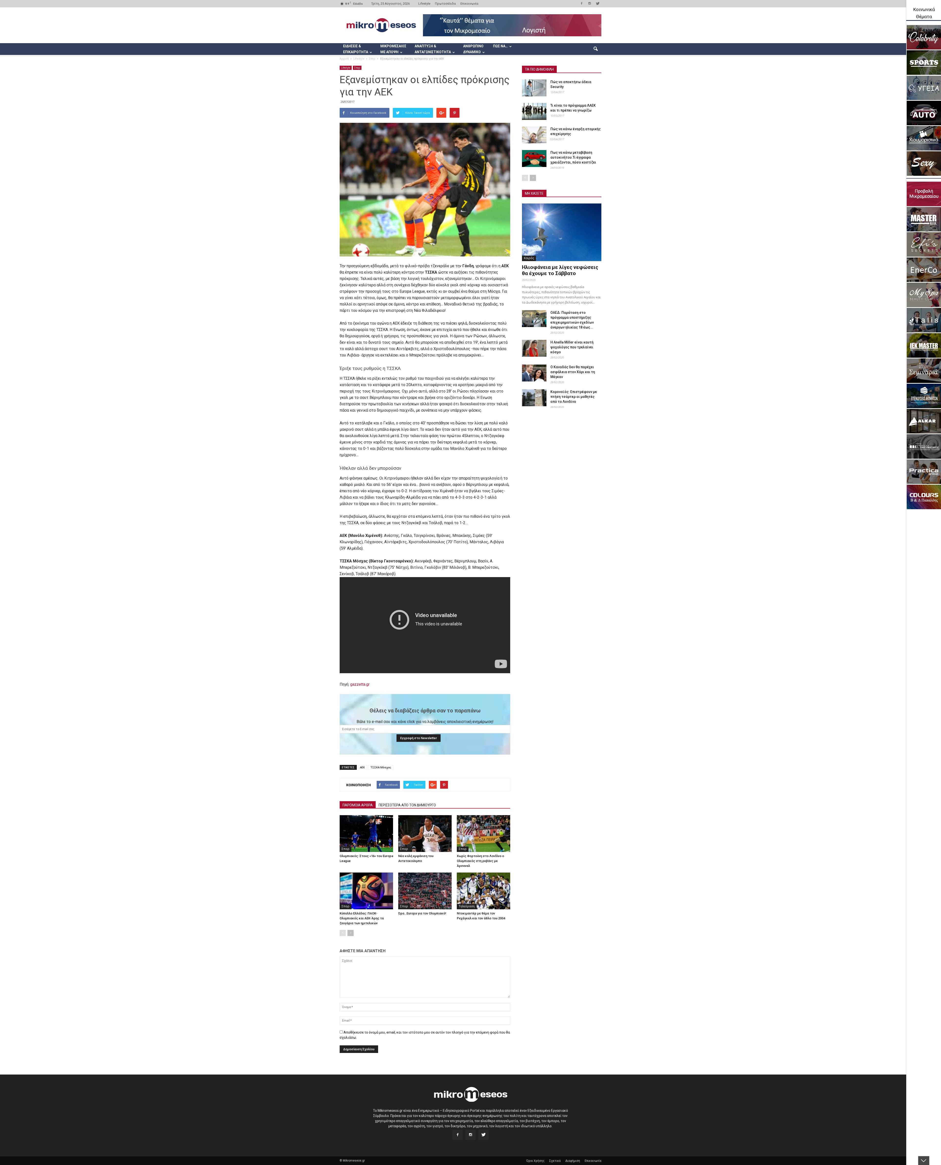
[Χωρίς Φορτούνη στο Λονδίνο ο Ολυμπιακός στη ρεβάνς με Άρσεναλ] (483, 833)
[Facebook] (581, 3)
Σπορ (357, 67)
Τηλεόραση (467, 906)
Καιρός (529, 258)
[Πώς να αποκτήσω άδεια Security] (534, 87)
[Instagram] (589, 3)
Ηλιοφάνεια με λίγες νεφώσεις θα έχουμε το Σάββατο (560, 270)
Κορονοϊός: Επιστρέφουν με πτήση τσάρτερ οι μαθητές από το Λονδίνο (573, 397)
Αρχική (344, 58)
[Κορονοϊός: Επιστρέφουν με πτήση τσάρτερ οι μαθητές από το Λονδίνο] (534, 397)
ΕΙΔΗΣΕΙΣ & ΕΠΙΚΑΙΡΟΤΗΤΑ (355, 49)
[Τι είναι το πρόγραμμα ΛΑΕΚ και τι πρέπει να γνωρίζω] (534, 111)
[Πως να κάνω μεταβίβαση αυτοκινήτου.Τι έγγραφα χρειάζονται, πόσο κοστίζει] (534, 158)
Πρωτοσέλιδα (445, 3)
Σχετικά (555, 1161)
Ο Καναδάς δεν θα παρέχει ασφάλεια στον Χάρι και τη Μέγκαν (572, 372)
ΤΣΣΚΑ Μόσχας (380, 767)
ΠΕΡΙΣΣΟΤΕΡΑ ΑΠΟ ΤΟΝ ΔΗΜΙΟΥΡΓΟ (407, 805)
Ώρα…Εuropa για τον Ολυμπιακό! (422, 913)
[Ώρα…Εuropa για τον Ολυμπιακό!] (425, 891)
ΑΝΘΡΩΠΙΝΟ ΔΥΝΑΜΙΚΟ (473, 49)
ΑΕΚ (362, 767)
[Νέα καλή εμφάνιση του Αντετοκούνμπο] (425, 833)
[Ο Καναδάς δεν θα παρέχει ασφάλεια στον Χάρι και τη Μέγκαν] (534, 373)
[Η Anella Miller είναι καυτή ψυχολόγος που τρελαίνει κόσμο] (534, 348)
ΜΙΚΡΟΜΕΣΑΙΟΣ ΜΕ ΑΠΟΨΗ (393, 49)
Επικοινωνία (469, 3)
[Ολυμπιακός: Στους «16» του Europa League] (366, 833)
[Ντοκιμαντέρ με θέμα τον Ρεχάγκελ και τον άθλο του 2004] (483, 891)
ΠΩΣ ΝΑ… (500, 46)
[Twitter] (597, 3)
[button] (595, 49)
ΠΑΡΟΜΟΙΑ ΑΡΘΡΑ (358, 805)
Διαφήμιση (572, 1161)
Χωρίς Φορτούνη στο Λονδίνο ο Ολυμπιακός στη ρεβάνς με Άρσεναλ (480, 861)
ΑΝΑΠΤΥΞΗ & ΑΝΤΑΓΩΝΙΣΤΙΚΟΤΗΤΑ (433, 49)
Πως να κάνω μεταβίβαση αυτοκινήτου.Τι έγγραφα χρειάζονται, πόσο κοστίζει (573, 157)
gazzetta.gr (360, 684)
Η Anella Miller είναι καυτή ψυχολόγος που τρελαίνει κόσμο (572, 347)
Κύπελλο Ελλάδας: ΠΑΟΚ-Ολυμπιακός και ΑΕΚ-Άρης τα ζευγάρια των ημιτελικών (362, 918)
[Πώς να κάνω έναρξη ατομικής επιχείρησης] (534, 135)
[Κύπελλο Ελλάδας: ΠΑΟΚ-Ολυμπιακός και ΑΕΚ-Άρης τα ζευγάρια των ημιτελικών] (366, 891)
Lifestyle (424, 3)
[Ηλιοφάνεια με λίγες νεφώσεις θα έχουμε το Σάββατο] (561, 232)
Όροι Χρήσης (535, 1161)
